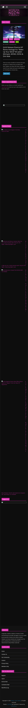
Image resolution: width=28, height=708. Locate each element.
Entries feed (4, 681)
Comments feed (5, 684)
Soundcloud (4, 87)
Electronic (6, 41)
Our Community (5, 657)
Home (3, 651)
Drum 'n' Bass (16, 39)
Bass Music (6, 39)
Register (4, 675)
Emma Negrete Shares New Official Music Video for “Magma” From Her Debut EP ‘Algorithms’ (25, 416)
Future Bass (12, 41)
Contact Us (4, 654)
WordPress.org (5, 687)
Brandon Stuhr (13, 44)
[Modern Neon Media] (3, 7)
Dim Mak (10, 39)
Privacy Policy (5, 663)
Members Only (5, 666)
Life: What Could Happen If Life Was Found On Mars (25, 151)
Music (17, 41)
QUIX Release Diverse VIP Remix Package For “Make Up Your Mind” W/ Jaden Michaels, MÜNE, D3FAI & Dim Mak (13, 51)
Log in (3, 678)
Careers (3, 660)
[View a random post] (24, 7)
